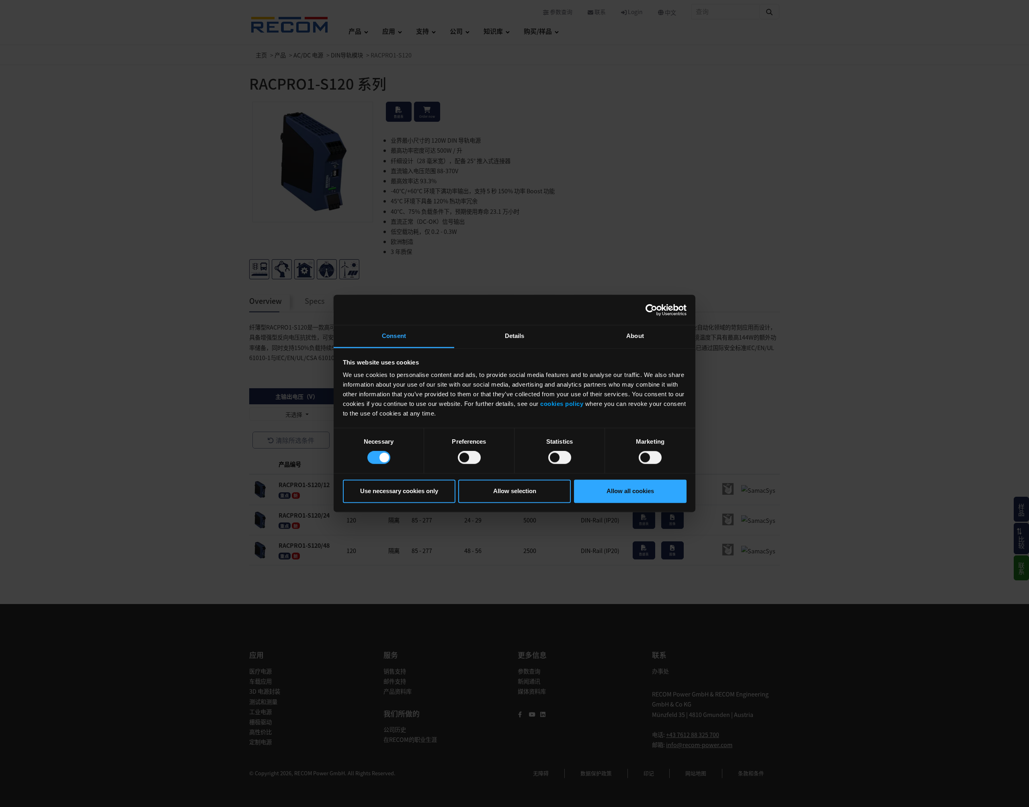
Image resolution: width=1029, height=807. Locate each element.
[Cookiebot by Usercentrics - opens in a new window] (651, 310)
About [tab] (635, 335)
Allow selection (514, 490)
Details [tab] (515, 335)
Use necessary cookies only (399, 490)
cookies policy (561, 403)
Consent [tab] (394, 335)
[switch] (469, 457)
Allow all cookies (630, 490)
